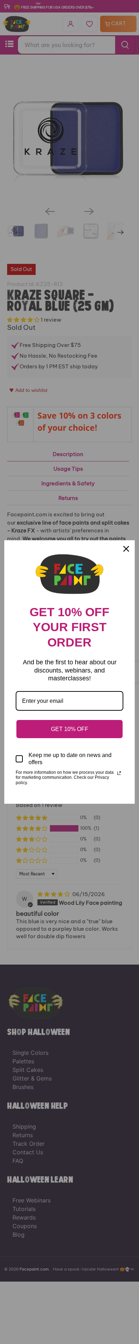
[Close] (126, 548)
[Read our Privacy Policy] (119, 773)
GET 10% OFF (69, 729)
